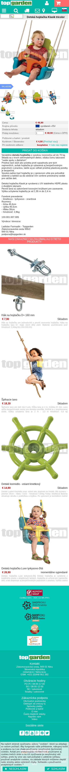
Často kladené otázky (34, 714)
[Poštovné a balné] (26, 10)
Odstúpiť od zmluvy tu (34, 703)
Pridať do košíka (35, 150)
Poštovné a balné (34, 708)
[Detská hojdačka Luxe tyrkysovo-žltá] (34, 533)
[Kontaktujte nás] (40, 10)
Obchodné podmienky (34, 701)
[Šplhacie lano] (34, 364)
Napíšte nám (34, 716)
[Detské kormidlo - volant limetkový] (34, 448)
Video (34, 719)
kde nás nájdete (59, 145)
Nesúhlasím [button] (17, 768)
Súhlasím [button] (58, 768)
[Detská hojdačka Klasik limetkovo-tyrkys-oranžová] (7, 97)
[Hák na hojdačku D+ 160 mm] (34, 279)
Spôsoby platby (34, 706)
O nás (34, 711)
